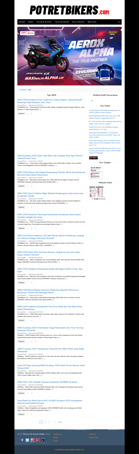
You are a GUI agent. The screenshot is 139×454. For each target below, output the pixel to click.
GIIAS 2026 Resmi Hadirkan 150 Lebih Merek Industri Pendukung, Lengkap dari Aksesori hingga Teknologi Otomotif (50, 236)
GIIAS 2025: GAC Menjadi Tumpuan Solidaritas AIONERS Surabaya (47, 382)
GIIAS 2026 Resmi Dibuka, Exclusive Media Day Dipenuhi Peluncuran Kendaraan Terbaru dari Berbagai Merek (48, 291)
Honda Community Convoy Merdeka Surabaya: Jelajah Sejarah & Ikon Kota (104, 128)
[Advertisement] (51, 135)
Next (59, 422)
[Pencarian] (119, 22)
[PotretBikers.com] (69, 9)
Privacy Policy (93, 437)
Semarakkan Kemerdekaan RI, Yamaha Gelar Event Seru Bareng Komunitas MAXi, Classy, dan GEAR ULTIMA (104, 135)
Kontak (55, 441)
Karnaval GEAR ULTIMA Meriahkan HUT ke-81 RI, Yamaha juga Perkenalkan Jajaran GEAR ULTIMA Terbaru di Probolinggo (105, 150)
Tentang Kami (57, 434)
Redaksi (55, 437)
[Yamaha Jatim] (69, 56)
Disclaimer (92, 434)
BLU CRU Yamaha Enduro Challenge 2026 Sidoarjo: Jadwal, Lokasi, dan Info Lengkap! (105, 122)
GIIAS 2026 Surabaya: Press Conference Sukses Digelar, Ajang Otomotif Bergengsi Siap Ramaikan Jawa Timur (49, 101)
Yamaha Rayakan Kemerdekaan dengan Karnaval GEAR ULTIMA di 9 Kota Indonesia (104, 111)
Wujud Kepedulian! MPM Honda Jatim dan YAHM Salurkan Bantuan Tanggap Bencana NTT (104, 117)
